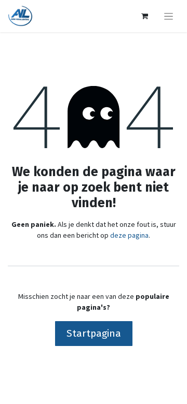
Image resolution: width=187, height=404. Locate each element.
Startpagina (93, 333)
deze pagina (129, 235)
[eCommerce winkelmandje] (144, 16)
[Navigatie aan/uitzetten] (168, 16)
